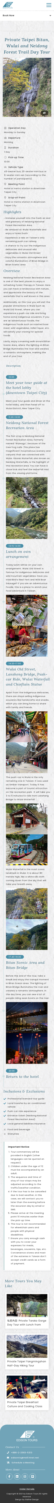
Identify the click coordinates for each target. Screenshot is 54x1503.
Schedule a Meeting (23, 1462)
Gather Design (32, 1499)
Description (13, 365)
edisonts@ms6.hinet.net (25, 1457)
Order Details (27, 1488)
